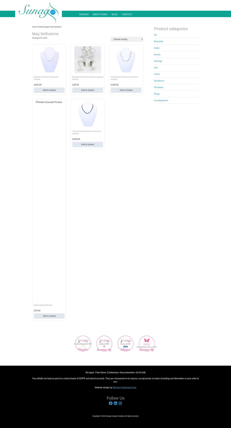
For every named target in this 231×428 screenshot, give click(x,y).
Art (155, 35)
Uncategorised (161, 100)
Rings (157, 94)
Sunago (83, 14)
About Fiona (100, 14)
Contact (127, 14)
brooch (157, 54)
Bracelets (158, 41)
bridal (156, 48)
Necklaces (159, 81)
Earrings (158, 61)
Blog (115, 14)
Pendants (158, 87)
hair (156, 67)
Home (34, 27)
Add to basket (49, 90)
